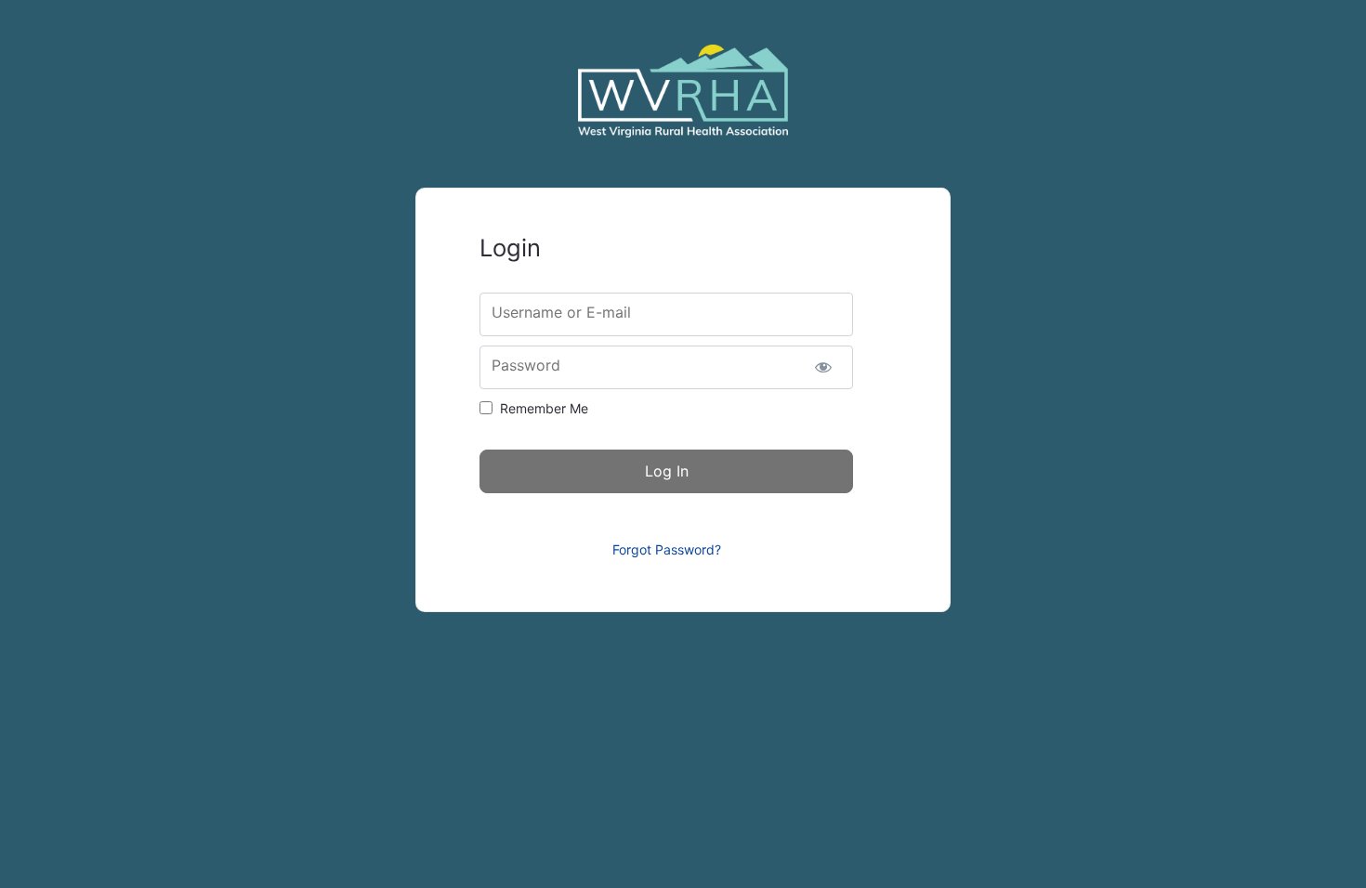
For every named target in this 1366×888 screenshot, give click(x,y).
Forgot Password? (666, 549)
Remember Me (544, 408)
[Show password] (823, 367)
